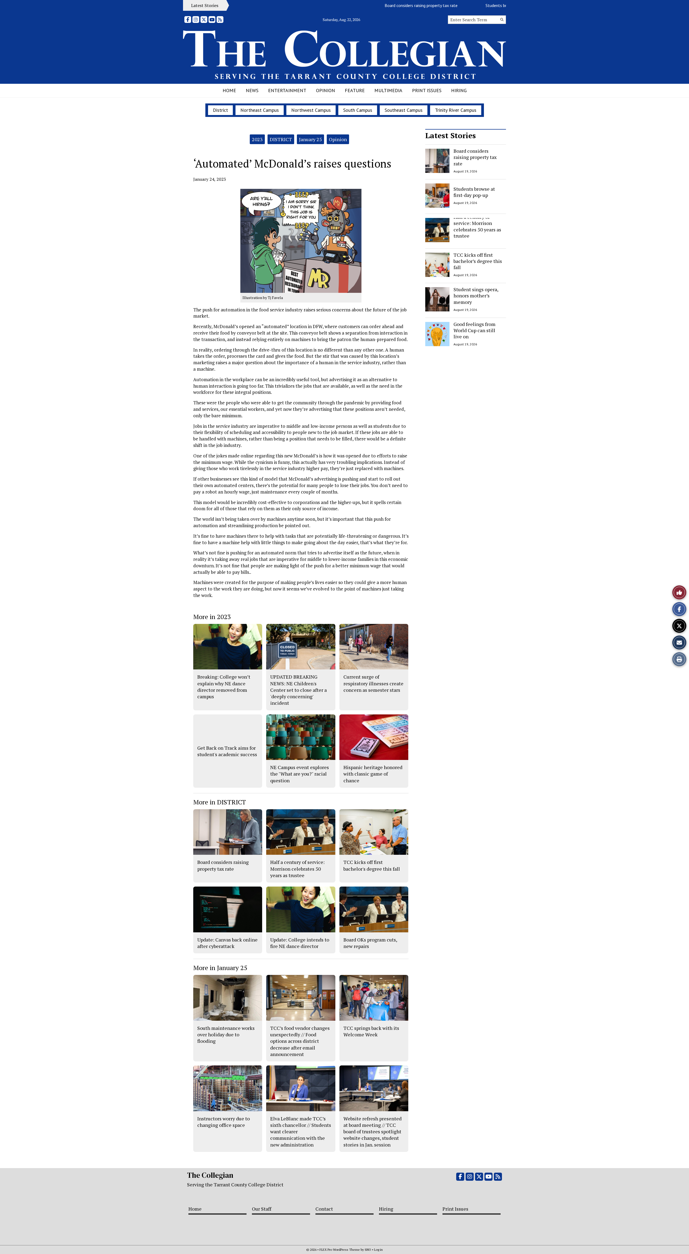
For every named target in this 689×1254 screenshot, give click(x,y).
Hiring (459, 90)
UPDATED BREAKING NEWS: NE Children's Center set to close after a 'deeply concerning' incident (298, 689)
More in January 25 (220, 967)
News (252, 90)
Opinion (325, 90)
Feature (355, 90)
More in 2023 (212, 616)
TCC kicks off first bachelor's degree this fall (371, 865)
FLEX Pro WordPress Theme (339, 1250)
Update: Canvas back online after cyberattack (227, 942)
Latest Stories (450, 135)
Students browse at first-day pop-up (489, 5)
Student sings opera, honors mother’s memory (476, 295)
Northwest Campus (311, 110)
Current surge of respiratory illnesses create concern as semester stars (373, 683)
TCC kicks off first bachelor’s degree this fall (478, 261)
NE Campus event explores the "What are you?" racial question (299, 774)
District (220, 110)
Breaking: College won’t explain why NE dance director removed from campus (223, 686)
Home (229, 90)
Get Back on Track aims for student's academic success (227, 751)
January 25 (310, 139)
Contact (324, 1209)
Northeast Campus (259, 110)
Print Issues (426, 90)
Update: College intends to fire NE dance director (299, 942)
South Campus (357, 110)
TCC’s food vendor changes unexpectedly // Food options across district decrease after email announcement (300, 1041)
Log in (378, 1250)
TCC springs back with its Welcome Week (371, 1031)
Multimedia (388, 90)
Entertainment (287, 90)
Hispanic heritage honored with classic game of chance (372, 774)
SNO (368, 1250)
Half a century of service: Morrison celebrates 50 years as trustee (477, 226)
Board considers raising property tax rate (391, 5)
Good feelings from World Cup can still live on (474, 330)
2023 (257, 139)
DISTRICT (281, 139)
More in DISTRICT (219, 802)
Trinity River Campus (455, 110)
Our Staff (261, 1209)
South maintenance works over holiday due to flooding (226, 1034)
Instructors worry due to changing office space (223, 1121)
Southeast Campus (404, 110)
